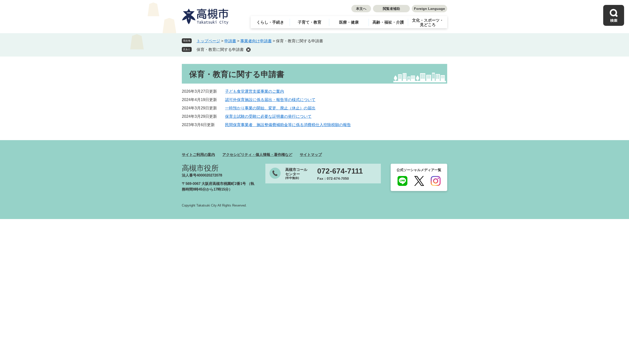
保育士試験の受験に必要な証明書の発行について (268, 116)
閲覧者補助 (391, 9)
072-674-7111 (340, 171)
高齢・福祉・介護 (388, 22)
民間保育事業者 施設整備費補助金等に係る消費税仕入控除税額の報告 (288, 125)
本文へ (361, 9)
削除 (248, 49)
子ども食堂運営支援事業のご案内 (254, 91)
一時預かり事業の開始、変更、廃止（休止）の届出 (270, 108)
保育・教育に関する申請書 (220, 49)
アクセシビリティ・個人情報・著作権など (257, 154)
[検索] (613, 15)
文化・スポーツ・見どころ (427, 22)
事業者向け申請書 (256, 41)
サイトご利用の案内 (198, 154)
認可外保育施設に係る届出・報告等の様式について (270, 100)
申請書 (230, 41)
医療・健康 (349, 22)
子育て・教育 (309, 22)
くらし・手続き (270, 22)
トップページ (208, 41)
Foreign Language (429, 9)
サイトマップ (311, 154)
